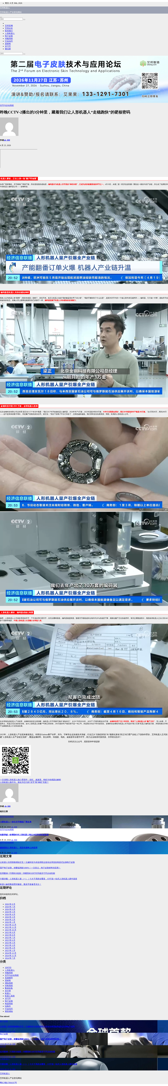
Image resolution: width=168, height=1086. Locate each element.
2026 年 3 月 (10, 917)
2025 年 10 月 (10, 930)
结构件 (8, 1006)
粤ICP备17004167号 (8, 1083)
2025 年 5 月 (10, 943)
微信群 (8, 49)
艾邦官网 (9, 26)
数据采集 (9, 988)
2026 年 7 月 (10, 907)
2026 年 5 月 (10, 912)
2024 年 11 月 (10, 956)
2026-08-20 (5, 1057)
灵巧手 (8, 46)
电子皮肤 (9, 36)
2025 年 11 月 (10, 927)
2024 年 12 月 (10, 953)
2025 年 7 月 (10, 938)
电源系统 (9, 1004)
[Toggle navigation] (1, 17)
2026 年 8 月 (10, 904)
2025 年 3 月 (10, 945)
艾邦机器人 (5, 8)
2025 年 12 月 (10, 925)
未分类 (8, 991)
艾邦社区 (9, 28)
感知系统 (9, 983)
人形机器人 (10, 33)
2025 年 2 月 (10, 948)
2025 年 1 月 (10, 950)
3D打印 (8, 968)
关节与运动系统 (7, 105)
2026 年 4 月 (10, 914)
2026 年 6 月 (10, 909)
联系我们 (9, 31)
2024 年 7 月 (10, 958)
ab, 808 (7, 140)
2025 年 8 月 (10, 935)
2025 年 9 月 (10, 932)
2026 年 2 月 (10, 920)
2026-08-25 (5, 1032)
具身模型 (9, 978)
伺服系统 (9, 38)
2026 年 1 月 (10, 922)
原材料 (8, 44)
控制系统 (9, 986)
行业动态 (9, 41)
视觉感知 (9, 1011)
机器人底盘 (10, 996)
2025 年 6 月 (10, 940)
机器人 (8, 993)
